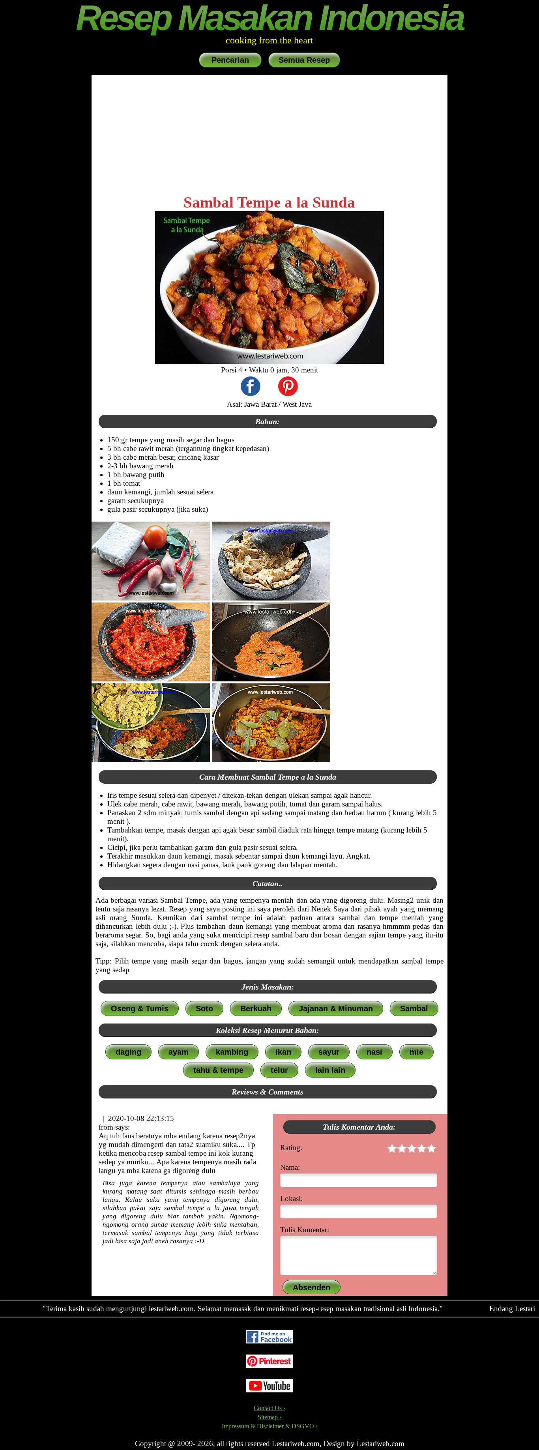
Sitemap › (269, 1417)
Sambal (414, 1008)
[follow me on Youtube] (269, 1390)
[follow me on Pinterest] (269, 1365)
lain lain (330, 1070)
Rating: (291, 1147)
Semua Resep (304, 60)
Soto (204, 1008)
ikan (283, 1052)
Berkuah (255, 1008)
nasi (374, 1052)
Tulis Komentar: (304, 1229)
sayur (328, 1052)
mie (416, 1052)
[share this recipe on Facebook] (250, 387)
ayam (178, 1052)
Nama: (290, 1167)
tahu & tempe (218, 1070)
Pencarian (230, 60)
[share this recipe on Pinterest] (288, 387)
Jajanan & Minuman (336, 1008)
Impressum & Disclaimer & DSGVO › (270, 1426)
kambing (232, 1052)
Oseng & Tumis (139, 1008)
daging (128, 1052)
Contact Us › (269, 1408)
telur (279, 1070)
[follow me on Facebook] (269, 1341)
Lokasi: (291, 1198)
